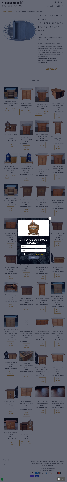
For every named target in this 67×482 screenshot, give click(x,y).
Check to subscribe (30, 254)
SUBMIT (33, 257)
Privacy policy (39, 254)
